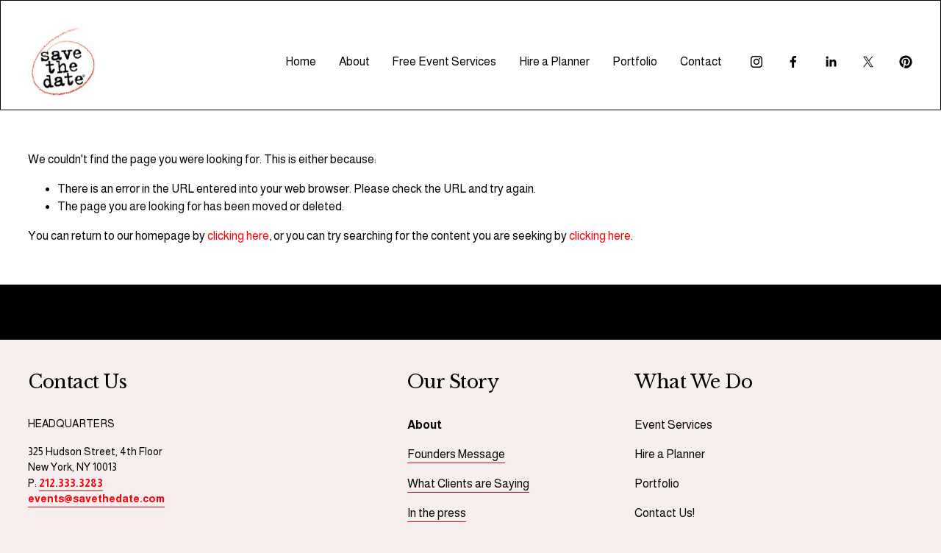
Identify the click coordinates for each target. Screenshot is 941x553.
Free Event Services (444, 61)
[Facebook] (793, 61)
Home (300, 61)
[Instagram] (756, 61)
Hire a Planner (554, 61)
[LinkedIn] (830, 61)
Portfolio (634, 61)
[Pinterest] (905, 61)
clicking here (238, 235)
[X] (868, 61)
